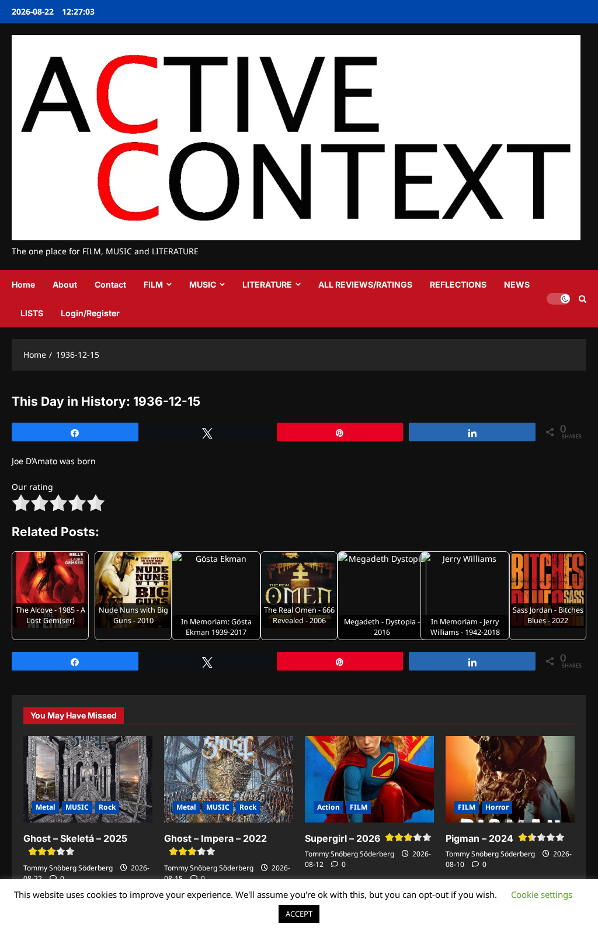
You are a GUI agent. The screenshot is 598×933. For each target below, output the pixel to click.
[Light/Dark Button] (558, 299)
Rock (107, 807)
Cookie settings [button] (541, 894)
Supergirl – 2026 (342, 838)
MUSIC (202, 284)
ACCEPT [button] (299, 913)
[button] (582, 299)
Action (328, 807)
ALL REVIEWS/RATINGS (365, 284)
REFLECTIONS (458, 284)
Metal (45, 807)
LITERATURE (267, 284)
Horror (497, 807)
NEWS (517, 284)
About (65, 284)
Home (23, 284)
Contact (110, 284)
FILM (153, 284)
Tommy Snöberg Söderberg (68, 868)
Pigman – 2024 (479, 838)
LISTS (31, 313)
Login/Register (90, 313)
